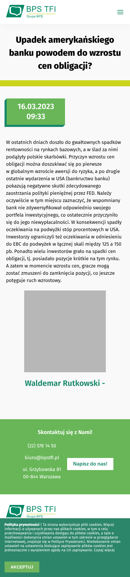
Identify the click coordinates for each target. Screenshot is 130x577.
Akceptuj (22, 567)
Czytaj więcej (104, 550)
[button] (120, 12)
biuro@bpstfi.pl (41, 458)
